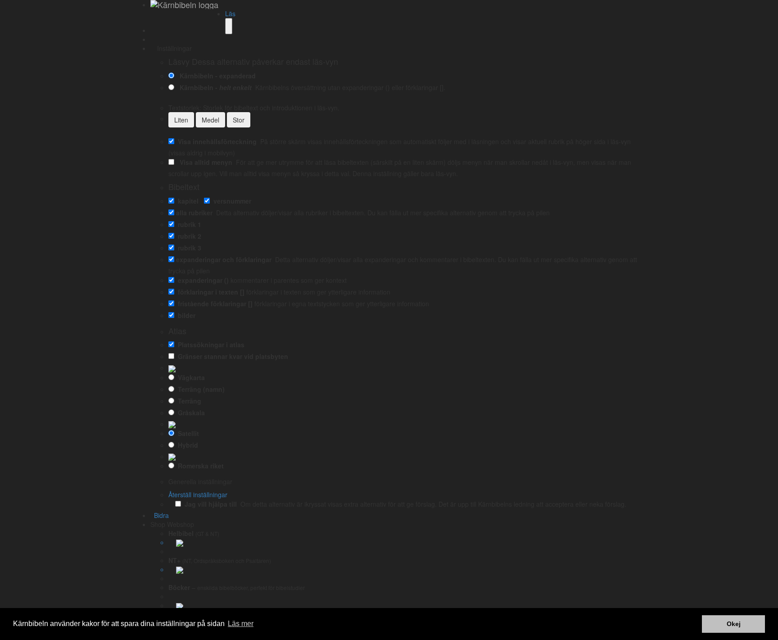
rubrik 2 (187, 236)
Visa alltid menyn (204, 162)
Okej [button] (734, 623)
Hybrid (186, 444)
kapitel (186, 200)
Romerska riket (199, 465)
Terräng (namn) (199, 389)
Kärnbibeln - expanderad (216, 75)
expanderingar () (201, 280)
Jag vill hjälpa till (209, 503)
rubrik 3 (187, 247)
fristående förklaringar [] (213, 303)
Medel (210, 119)
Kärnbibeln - (214, 87)
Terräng (187, 400)
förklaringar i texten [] (209, 291)
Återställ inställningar (197, 494)
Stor (238, 119)
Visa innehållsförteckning (215, 141)
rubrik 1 (187, 224)
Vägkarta (189, 377)
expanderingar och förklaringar (223, 259)
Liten (181, 119)
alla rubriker (194, 212)
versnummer (230, 200)
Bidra (159, 515)
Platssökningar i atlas (209, 344)
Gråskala (189, 412)
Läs (230, 13)
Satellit (186, 433)
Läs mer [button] (240, 623)
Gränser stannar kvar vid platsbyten (231, 356)
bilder (184, 315)
